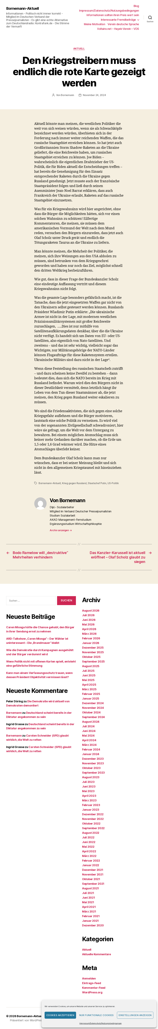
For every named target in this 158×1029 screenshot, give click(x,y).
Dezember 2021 (92, 869)
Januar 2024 (90, 754)
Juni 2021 (88, 897)
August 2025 (90, 666)
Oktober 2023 (91, 768)
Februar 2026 (91, 638)
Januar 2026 (90, 643)
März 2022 (89, 856)
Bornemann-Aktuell (22, 8)
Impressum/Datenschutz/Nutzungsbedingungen (100, 1023)
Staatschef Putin (97, 483)
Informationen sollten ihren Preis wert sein (113, 15)
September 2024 (93, 717)
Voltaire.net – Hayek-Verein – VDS (118, 28)
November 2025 (93, 652)
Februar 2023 (91, 805)
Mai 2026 (88, 624)
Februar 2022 (91, 860)
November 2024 (93, 707)
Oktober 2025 (91, 656)
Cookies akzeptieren (60, 1015)
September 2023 (93, 772)
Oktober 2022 (91, 823)
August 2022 (90, 832)
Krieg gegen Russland (74, 483)
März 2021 (89, 911)
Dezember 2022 (93, 814)
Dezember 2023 (93, 758)
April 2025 (89, 684)
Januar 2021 (90, 920)
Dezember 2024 (93, 703)
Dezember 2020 (93, 925)
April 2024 (89, 740)
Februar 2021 (91, 916)
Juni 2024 (89, 731)
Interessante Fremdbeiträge (118, 19)
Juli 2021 (88, 893)
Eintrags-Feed (91, 983)
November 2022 (93, 819)
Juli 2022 (88, 837)
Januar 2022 (90, 865)
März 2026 (89, 633)
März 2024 (89, 744)
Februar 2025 (91, 694)
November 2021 (92, 874)
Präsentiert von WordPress (26, 1020)
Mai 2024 (88, 735)
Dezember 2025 (93, 647)
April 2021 (89, 906)
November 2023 (93, 763)
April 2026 (89, 629)
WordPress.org (92, 992)
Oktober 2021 (91, 879)
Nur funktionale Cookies (96, 1015)
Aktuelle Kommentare (96, 954)
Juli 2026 (88, 615)
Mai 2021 (88, 902)
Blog (136, 6)
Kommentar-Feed (93, 987)
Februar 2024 (91, 749)
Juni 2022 (88, 842)
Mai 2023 (88, 791)
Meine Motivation (94, 24)
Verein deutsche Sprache (123, 24)
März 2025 (89, 689)
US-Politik (113, 483)
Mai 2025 (88, 680)
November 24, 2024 (94, 95)
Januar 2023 (90, 809)
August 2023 (90, 777)
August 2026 (90, 610)
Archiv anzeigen (61, 530)
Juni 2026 (89, 619)
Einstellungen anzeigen (135, 1015)
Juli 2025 (88, 670)
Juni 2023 (89, 786)
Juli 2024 (88, 726)
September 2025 (93, 661)
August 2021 (90, 888)
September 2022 (93, 828)
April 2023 (89, 795)
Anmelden (89, 978)
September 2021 (93, 883)
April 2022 (89, 851)
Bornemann (67, 95)
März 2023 (89, 800)
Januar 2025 (90, 698)
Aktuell (79, 48)
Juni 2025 (89, 675)
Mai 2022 (88, 846)
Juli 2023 (88, 781)
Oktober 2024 (91, 712)
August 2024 (90, 721)
